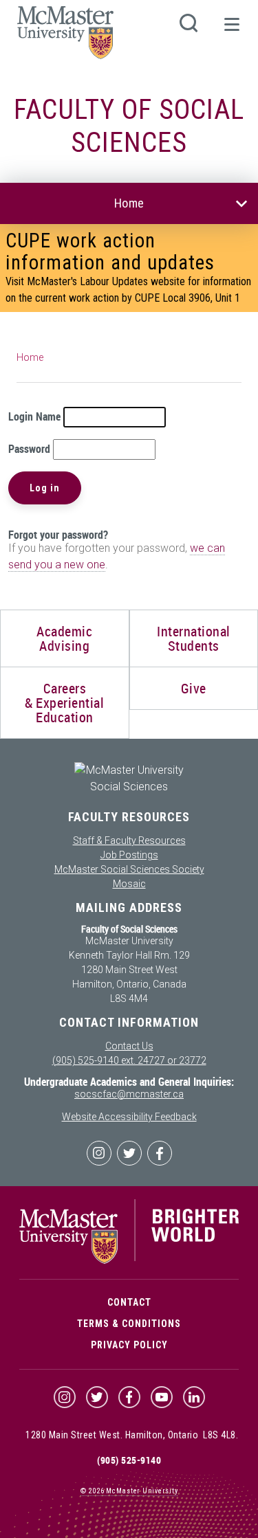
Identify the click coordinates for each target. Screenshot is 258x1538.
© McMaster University (129, 1490)
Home (129, 203)
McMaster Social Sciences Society (129, 869)
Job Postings (129, 854)
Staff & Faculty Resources (129, 840)
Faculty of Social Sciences (129, 126)
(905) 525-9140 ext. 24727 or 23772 (129, 1060)
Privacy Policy (129, 1344)
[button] (231, 30)
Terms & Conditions (129, 1323)
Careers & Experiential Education (64, 702)
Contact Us (129, 1045)
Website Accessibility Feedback (129, 1116)
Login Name (34, 416)
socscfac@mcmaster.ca (129, 1094)
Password (29, 448)
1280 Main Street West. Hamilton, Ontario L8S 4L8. (131, 1434)
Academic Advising (64, 638)
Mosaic (129, 883)
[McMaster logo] (129, 1260)
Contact (129, 1302)
